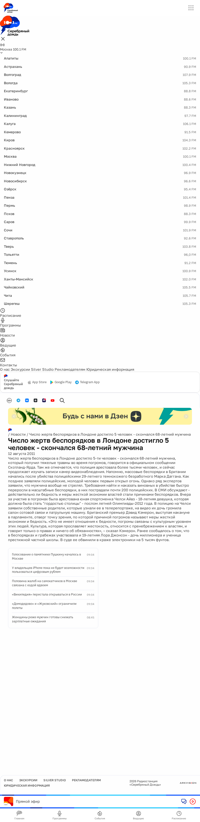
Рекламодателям (70, 369)
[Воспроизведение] (192, 801)
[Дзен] (35, 400)
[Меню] (191, 7)
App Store (39, 382)
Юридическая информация (110, 369)
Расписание (179, 818)
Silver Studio (42, 369)
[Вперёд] (186, 416)
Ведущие (138, 818)
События (100, 818)
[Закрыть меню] (3, 39)
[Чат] (184, 801)
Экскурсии (20, 369)
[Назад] (13, 416)
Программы (59, 818)
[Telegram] (18, 400)
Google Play (63, 382)
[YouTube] (52, 400)
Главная (19, 818)
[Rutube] (44, 400)
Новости (18, 434)
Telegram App (90, 382)
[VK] (27, 400)
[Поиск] (62, 400)
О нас (5, 369)
